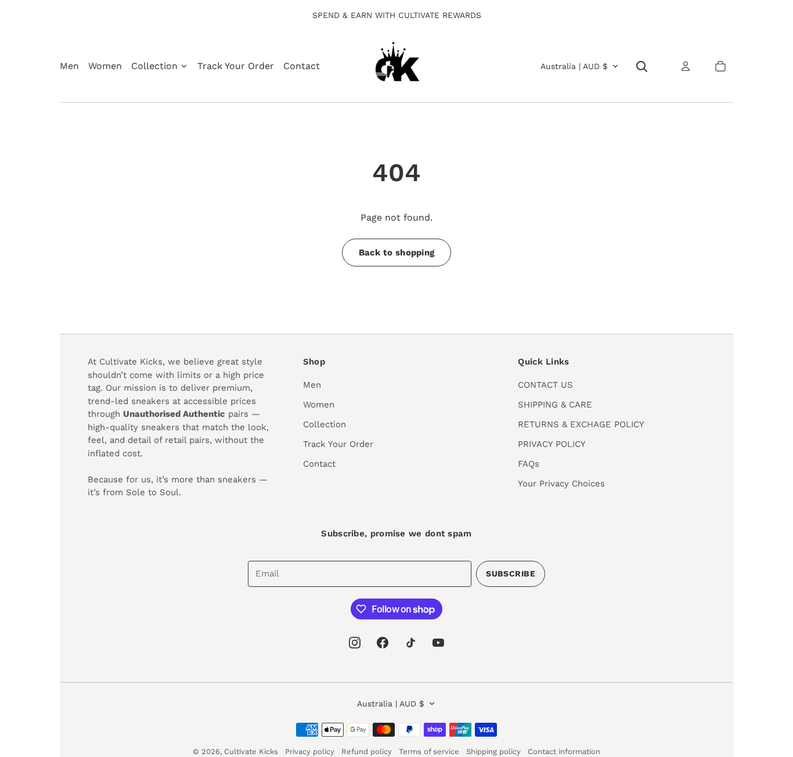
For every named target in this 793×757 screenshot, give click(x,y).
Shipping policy (493, 751)
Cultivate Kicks (251, 751)
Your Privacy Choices (561, 483)
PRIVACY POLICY (552, 444)
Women (105, 65)
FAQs (528, 464)
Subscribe (510, 573)
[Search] (641, 66)
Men (69, 65)
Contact (301, 65)
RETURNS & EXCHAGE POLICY (581, 424)
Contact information (564, 751)
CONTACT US (545, 385)
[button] (720, 66)
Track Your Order (235, 65)
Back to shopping (397, 252)
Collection (324, 424)
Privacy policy (309, 751)
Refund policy (366, 751)
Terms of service (429, 751)
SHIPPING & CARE (555, 404)
